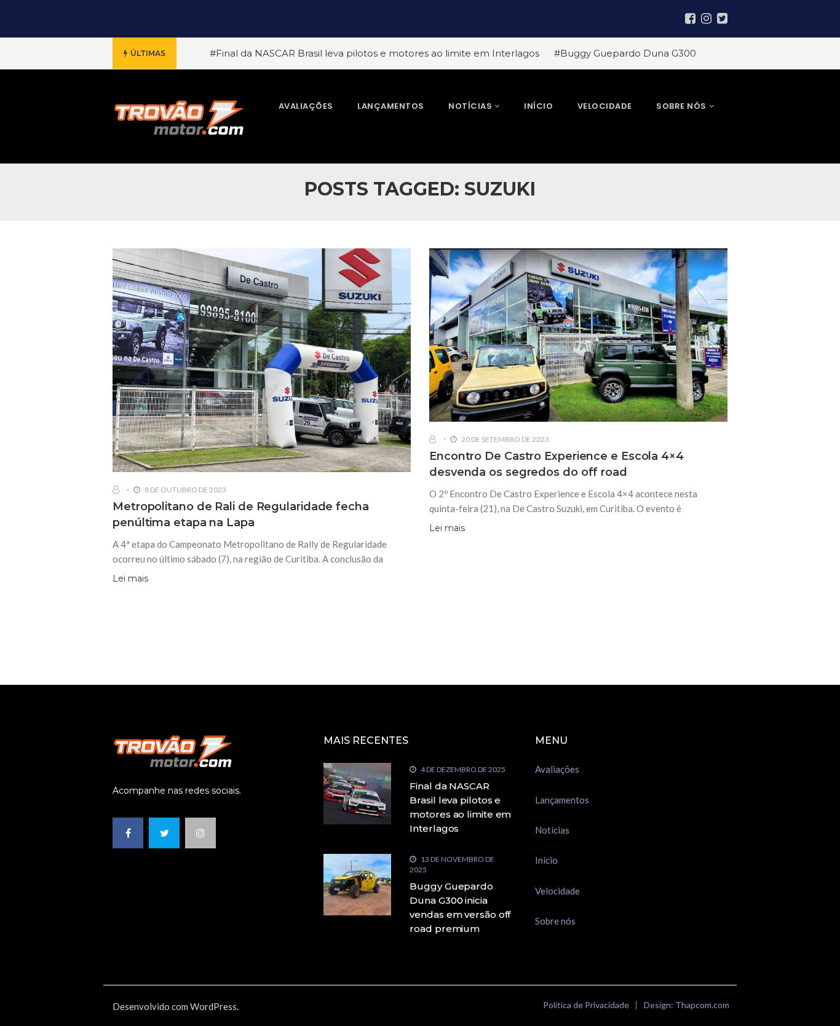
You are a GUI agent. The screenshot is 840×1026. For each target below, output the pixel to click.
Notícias (552, 829)
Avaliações (557, 769)
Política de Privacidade (586, 1005)
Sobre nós (555, 920)
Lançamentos (562, 799)
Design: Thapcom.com (686, 1005)
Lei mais (130, 578)
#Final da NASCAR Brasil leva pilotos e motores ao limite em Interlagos (374, 53)
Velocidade (557, 890)
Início (546, 860)
